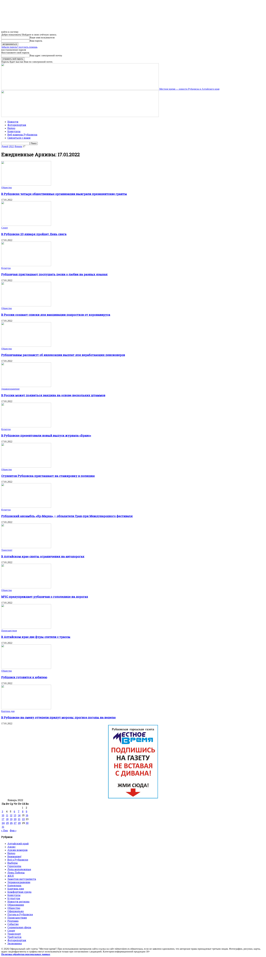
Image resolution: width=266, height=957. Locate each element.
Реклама (12, 920)
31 (3, 826)
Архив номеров (17, 850)
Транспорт (6, 550)
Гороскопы (14, 866)
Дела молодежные (19, 869)
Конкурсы (13, 131)
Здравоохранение (10, 389)
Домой (4, 146)
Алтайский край (18, 843)
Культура (6, 268)
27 (15, 823)
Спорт (4, 227)
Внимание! (14, 856)
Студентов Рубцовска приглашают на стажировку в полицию (48, 476)
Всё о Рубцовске (17, 859)
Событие (13, 924)
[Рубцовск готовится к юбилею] (26, 668)
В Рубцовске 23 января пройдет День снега (33, 234)
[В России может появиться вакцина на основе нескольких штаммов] (26, 386)
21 (19, 819)
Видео (11, 128)
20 (15, 819)
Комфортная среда (19, 891)
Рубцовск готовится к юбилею (24, 677)
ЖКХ (10, 875)
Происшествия (9, 630)
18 (7, 819)
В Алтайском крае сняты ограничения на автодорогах (42, 556)
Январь (18, 146)
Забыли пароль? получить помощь (19, 47)
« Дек (4, 830)
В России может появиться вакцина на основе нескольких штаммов (53, 395)
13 (15, 815)
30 (27, 823)
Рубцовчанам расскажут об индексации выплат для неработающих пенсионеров (63, 355)
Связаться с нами (18, 137)
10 (3, 815)
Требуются (14, 937)
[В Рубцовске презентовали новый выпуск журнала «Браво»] (26, 426)
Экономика (14, 943)
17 (3, 819)
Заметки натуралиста (21, 879)
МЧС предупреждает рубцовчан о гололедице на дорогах (44, 596)
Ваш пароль (36, 40)
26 (11, 823)
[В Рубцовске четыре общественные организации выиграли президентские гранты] (26, 184)
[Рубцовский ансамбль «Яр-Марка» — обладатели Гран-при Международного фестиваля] (26, 507)
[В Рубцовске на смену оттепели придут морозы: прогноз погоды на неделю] (26, 708)
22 (23, 819)
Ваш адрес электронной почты (46, 55)
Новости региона (18, 901)
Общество (6, 187)
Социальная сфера (19, 927)
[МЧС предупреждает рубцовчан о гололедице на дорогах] (26, 587)
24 (3, 823)
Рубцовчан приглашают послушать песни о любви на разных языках (54, 274)
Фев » (13, 830)
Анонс (11, 846)
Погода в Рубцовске (20, 914)
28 (19, 823)
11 (7, 815)
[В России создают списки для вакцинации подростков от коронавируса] (26, 305)
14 (19, 815)
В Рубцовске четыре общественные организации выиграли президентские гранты (64, 194)
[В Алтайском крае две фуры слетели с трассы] (26, 628)
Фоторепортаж (16, 124)
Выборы (12, 862)
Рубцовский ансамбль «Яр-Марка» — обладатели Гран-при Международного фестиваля (67, 516)
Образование (15, 904)
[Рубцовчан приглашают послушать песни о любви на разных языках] (26, 265)
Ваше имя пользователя (42, 37)
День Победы (16, 872)
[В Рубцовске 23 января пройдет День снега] (26, 225)
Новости (12, 121)
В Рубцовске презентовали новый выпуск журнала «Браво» (46, 435)
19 (11, 819)
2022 (11, 146)
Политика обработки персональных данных (25, 954)
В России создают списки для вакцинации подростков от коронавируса (55, 314)
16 (27, 815)
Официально (15, 911)
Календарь (14, 885)
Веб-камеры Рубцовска (22, 134)
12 (11, 815)
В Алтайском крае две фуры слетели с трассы (35, 637)
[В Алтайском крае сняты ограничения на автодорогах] (26, 547)
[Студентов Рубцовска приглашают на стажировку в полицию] (26, 466)
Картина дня (7, 711)
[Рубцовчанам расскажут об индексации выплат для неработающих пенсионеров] (26, 346)
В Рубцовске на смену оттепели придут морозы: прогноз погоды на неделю (58, 717)
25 (7, 823)
